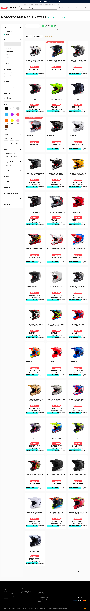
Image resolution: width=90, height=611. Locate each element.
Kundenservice (77, 7)
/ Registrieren (68, 7)
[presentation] (30, 1)
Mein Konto (62, 7)
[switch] (44, 26)
